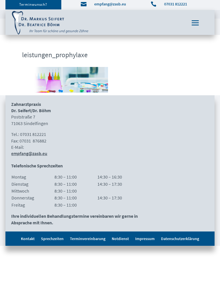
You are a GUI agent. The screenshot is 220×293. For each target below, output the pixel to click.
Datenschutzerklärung (180, 239)
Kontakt (28, 239)
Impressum (145, 239)
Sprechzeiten (52, 239)
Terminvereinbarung (87, 239)
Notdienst (120, 239)
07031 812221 (175, 4)
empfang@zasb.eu (110, 4)
